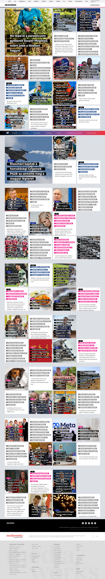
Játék (86, 1)
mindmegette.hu (58, 557)
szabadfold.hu (35, 557)
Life (15, 1)
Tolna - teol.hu (12, 574)
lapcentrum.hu (79, 563)
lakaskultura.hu (57, 550)
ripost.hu (78, 544)
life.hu (77, 548)
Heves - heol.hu (13, 563)
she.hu (78, 550)
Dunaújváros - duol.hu (14, 556)
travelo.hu (56, 559)
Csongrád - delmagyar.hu (15, 554)
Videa (29, 1)
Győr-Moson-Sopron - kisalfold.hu (17, 559)
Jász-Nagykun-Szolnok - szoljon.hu (18, 565)
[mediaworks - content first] (15, 536)
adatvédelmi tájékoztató (64, 527)
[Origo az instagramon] (89, 523)
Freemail (44, 1)
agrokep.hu (34, 571)
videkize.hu (56, 565)
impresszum (90, 527)
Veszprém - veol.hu (36, 546)
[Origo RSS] (95, 523)
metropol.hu (79, 546)
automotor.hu (57, 548)
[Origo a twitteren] (86, 523)
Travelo (51, 1)
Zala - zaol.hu (35, 548)
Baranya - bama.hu (14, 548)
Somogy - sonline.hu (14, 570)
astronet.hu (57, 546)
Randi (70, 1)
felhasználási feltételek (75, 527)
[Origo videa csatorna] (92, 523)
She (64, 1)
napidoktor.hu (57, 556)
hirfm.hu (78, 573)
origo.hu (34, 561)
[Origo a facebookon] (83, 523)
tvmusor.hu (56, 567)
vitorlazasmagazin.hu (59, 563)
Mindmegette (22, 1)
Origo (9, 1)
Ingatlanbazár (78, 1)
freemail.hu (79, 557)
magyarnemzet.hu (36, 556)
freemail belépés (95, 5)
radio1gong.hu (79, 571)
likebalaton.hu (57, 554)
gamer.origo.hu (57, 552)
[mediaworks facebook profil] (93, 536)
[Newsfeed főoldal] (10, 523)
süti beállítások (84, 527)
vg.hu (33, 569)
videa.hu (78, 561)
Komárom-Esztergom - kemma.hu (17, 567)
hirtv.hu (33, 559)
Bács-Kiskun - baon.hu (14, 546)
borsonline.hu (57, 575)
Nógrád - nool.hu (13, 568)
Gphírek (58, 1)
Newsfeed (36, 1)
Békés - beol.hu (13, 550)
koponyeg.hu (79, 559)
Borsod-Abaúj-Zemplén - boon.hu (17, 552)
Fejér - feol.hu (12, 557)
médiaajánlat (95, 527)
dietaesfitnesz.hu (58, 561)
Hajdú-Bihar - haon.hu (14, 561)
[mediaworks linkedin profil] (96, 536)
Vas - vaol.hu (35, 544)
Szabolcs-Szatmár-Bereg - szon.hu (17, 572)
